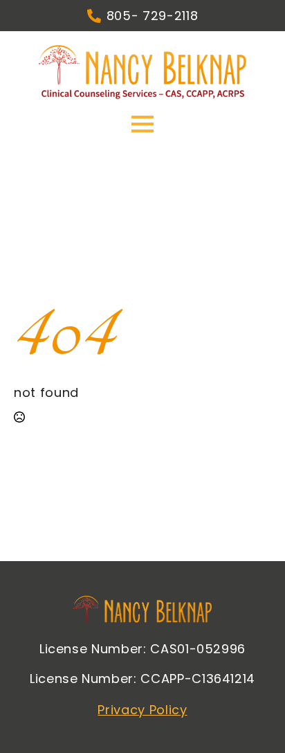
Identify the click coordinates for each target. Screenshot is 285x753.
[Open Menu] (142, 124)
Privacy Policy (142, 709)
